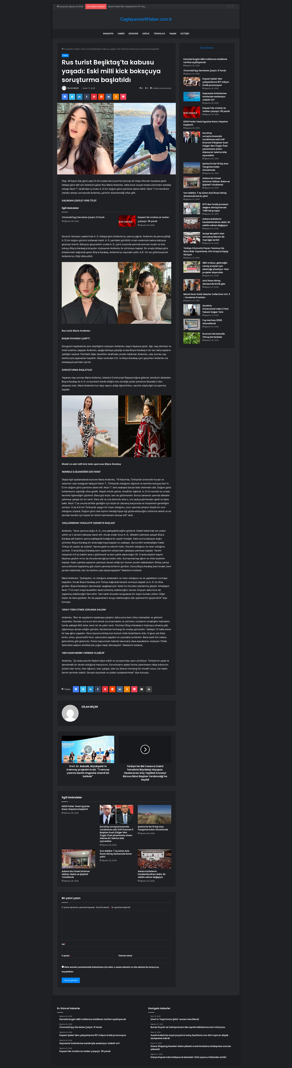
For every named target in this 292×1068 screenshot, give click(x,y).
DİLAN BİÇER (73, 88)
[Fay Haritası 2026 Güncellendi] (191, 324)
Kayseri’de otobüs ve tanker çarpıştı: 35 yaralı (216, 109)
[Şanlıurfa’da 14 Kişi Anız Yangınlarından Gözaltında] (154, 814)
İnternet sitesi (125, 955)
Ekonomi (133, 33)
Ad (64, 944)
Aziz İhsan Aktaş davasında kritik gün (213, 282)
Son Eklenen (207, 47)
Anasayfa (108, 33)
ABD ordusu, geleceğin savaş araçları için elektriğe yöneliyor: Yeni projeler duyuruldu (215, 267)
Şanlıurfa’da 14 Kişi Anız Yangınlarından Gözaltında (153, 828)
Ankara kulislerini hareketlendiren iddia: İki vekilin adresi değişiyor (151, 874)
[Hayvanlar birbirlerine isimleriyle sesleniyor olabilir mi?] (191, 96)
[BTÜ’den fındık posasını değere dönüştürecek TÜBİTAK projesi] (191, 208)
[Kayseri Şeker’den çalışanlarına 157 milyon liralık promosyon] (191, 81)
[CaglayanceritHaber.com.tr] (146, 19)
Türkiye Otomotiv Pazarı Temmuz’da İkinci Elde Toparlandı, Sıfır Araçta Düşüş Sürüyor (205, 251)
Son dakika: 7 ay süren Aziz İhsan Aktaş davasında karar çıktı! (116, 853)
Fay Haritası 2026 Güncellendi (212, 322)
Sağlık (145, 33)
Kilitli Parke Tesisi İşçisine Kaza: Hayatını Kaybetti (76, 808)
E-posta (66, 955)
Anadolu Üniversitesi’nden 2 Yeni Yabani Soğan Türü (215, 309)
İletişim (185, 33)
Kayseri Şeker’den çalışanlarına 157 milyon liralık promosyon (136, 6)
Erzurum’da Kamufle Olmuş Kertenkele (213, 335)
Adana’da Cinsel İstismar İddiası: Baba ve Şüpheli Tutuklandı (76, 874)
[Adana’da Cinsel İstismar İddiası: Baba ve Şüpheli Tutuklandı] (78, 859)
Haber (121, 33)
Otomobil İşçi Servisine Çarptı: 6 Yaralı (83, 217)
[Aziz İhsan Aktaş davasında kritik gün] (191, 285)
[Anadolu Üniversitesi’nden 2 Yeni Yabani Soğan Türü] (191, 310)
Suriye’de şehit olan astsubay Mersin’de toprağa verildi (213, 236)
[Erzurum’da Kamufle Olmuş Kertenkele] (191, 338)
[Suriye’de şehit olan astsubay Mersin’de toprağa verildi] (191, 237)
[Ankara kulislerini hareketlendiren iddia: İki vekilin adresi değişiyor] (154, 859)
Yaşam (172, 33)
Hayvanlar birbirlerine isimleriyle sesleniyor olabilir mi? (214, 96)
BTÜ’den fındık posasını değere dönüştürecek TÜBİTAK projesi (215, 207)
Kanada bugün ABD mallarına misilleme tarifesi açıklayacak (205, 61)
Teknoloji (159, 33)
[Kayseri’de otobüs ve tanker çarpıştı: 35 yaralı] (127, 221)
